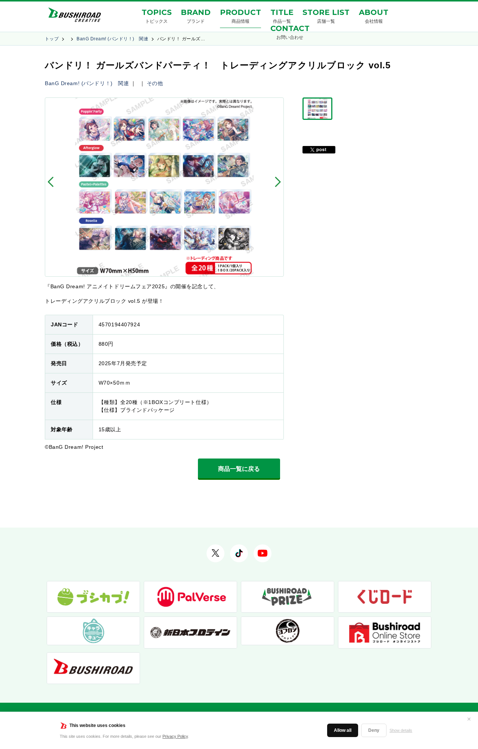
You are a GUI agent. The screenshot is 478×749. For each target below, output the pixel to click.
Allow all (342, 730)
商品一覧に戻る (239, 469)
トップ (52, 38)
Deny (373, 730)
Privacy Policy (175, 736)
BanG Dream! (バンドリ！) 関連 (112, 38)
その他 (155, 83)
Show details (400, 730)
